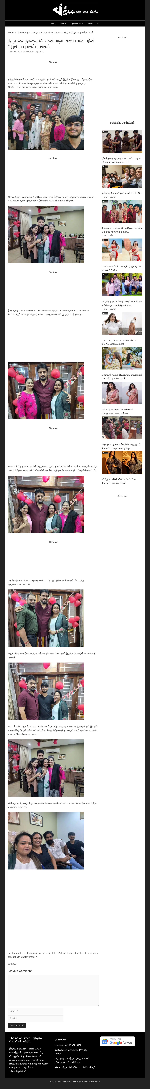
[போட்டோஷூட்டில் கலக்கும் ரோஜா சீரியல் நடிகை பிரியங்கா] (122, 250)
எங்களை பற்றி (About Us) (68, 1045)
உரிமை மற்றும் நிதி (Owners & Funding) (75, 1067)
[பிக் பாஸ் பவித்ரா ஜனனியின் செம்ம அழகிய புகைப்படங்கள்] (122, 324)
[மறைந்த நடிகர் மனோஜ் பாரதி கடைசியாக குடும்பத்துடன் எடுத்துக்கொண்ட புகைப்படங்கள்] (122, 285)
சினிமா (63, 23)
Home (11, 32)
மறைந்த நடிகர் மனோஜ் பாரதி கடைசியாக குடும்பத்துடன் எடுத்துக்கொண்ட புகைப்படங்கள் (122, 305)
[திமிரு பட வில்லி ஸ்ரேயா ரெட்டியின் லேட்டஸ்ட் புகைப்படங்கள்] (122, 463)
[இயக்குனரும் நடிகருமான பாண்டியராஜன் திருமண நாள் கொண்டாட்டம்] (122, 142)
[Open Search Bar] (98, 24)
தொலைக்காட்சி (77, 23)
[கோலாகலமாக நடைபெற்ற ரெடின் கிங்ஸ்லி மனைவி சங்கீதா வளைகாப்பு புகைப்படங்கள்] (122, 212)
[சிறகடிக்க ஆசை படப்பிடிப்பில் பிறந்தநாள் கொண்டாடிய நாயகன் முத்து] (122, 428)
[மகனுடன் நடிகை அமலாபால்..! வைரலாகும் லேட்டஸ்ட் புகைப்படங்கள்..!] (122, 359)
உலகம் (90, 23)
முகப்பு (53, 23)
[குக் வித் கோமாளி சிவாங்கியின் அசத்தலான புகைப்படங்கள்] (122, 393)
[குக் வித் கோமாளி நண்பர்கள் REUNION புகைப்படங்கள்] (122, 177)
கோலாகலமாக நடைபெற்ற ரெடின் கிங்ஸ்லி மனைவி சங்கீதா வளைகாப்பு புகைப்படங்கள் (122, 232)
